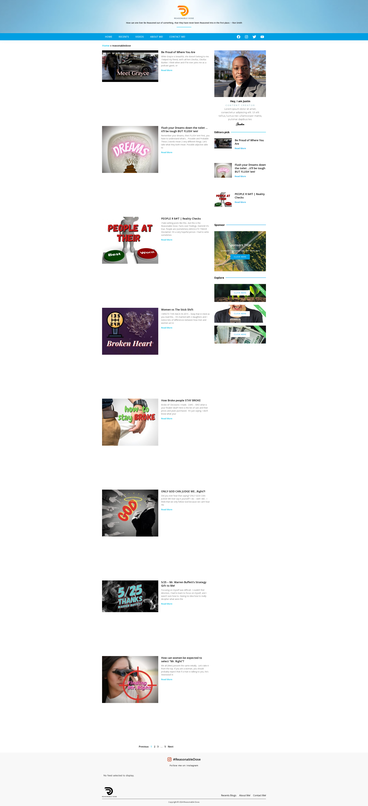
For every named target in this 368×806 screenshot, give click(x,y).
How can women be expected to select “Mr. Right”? (181, 659)
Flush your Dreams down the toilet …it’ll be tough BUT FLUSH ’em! (184, 129)
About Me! (156, 36)
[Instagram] (246, 36)
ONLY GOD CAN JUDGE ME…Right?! (183, 491)
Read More (166, 70)
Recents (124, 36)
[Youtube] (262, 36)
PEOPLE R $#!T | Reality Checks (181, 218)
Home (108, 36)
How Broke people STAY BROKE (181, 400)
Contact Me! (177, 36)
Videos (139, 36)
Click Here (240, 293)
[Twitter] (254, 36)
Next (171, 746)
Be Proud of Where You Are (178, 52)
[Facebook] (238, 36)
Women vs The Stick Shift (177, 309)
